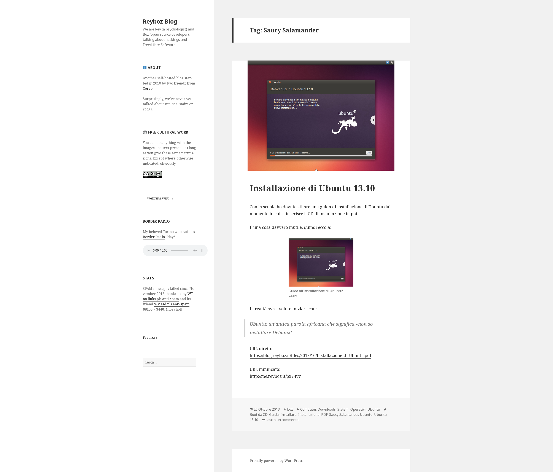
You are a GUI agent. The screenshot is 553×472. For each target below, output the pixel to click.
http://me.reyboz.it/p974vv (275, 376)
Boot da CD (258, 414)
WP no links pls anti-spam (168, 296)
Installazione (308, 414)
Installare (288, 414)
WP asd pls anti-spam (171, 304)
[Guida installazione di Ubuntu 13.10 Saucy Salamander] (321, 262)
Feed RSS (150, 337)
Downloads (327, 409)
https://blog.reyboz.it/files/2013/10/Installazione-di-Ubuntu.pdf (310, 355)
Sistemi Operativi (351, 409)
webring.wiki (158, 198)
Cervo (148, 88)
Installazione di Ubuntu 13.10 (312, 188)
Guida (274, 414)
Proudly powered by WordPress (276, 460)
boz (290, 409)
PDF (324, 414)
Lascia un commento (282, 419)
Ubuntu (373, 409)
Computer (308, 409)
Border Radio (154, 236)
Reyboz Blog (160, 21)
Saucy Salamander (343, 414)
